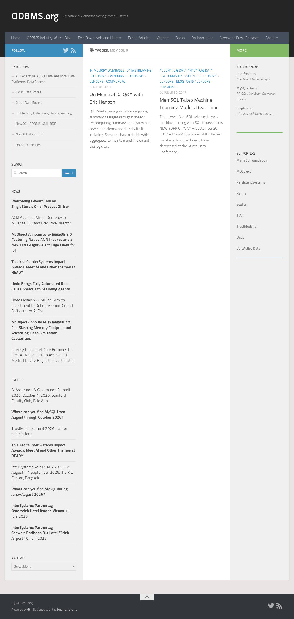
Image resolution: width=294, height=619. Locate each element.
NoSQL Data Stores (29, 134)
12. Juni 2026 (41, 511)
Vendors (163, 38)
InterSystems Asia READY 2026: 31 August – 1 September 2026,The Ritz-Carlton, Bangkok (43, 472)
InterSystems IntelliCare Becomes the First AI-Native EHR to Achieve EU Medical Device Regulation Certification (43, 355)
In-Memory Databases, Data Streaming (44, 113)
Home (15, 38)
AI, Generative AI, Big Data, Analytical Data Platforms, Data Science (43, 79)
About (270, 38)
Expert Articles (139, 38)
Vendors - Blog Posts (127, 76)
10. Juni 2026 (40, 533)
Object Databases (28, 145)
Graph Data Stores (29, 103)
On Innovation (202, 38)
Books (180, 38)
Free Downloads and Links (98, 38)
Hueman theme (67, 609)
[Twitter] (65, 50)
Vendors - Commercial (107, 81)
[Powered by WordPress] (28, 609)
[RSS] (73, 50)
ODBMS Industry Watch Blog (49, 38)
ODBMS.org (35, 16)
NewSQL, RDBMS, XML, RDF (36, 124)
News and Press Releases (239, 38)
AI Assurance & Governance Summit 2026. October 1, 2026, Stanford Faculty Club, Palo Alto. (40, 395)
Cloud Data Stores (28, 92)
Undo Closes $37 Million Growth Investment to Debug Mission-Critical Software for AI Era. (42, 305)
